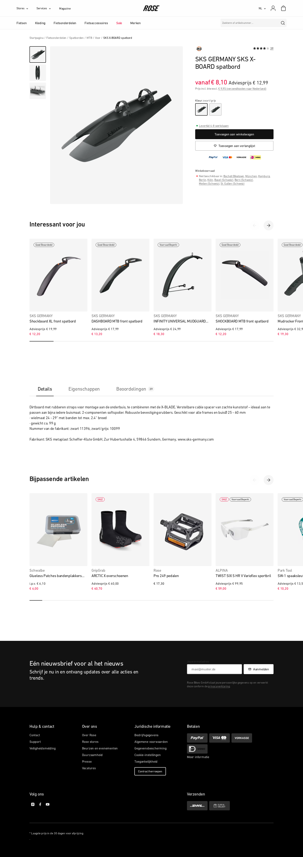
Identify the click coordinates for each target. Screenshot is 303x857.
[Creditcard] (219, 738)
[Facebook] (40, 804)
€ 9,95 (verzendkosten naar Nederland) (242, 88)
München (251, 176)
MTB (89, 37)
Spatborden (76, 37)
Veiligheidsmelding (42, 748)
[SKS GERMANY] (199, 48)
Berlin (202, 179)
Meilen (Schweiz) (209, 183)
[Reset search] (275, 23)
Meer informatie (198, 757)
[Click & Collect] (219, 805)
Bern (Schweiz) (244, 179)
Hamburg (264, 176)
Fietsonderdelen (65, 23)
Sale (119, 23)
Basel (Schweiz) (224, 179)
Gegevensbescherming (150, 748)
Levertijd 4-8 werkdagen (214, 125)
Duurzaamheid (92, 755)
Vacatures (89, 768)
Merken (135, 23)
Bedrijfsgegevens (146, 735)
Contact (34, 735)
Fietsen (21, 23)
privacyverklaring (219, 686)
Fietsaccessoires (96, 23)
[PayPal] (197, 738)
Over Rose (89, 735)
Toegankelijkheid (145, 761)
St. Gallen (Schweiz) (232, 183)
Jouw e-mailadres (198, 661)
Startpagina (36, 37)
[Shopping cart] (283, 8)
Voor (98, 37)
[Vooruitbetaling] (241, 738)
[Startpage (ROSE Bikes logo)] (151, 8)
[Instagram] (32, 804)
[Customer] (275, 8)
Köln (210, 179)
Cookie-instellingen (147, 755)
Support (35, 741)
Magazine (65, 8)
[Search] (283, 23)
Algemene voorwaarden (151, 741)
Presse (87, 761)
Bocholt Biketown (233, 176)
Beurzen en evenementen (100, 748)
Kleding (40, 23)
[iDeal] (197, 749)
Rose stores (90, 741)
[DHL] (197, 805)
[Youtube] (47, 804)
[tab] (44, 389)
